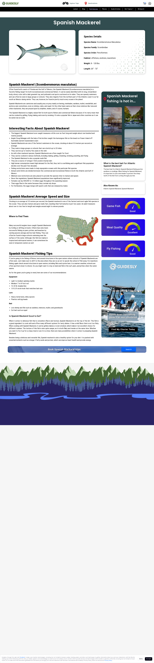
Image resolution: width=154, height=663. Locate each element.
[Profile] (149, 3)
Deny (141, 659)
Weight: (87, 63)
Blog (83, 9)
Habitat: (87, 58)
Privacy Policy (108, 660)
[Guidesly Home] (10, 3)
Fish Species (93, 9)
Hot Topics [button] (128, 9)
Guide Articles (115, 9)
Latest (75, 9)
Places (104, 9)
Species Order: (90, 53)
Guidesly (22, 657)
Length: (87, 69)
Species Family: (90, 47)
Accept (148, 659)
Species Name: (90, 42)
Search (129, 349)
